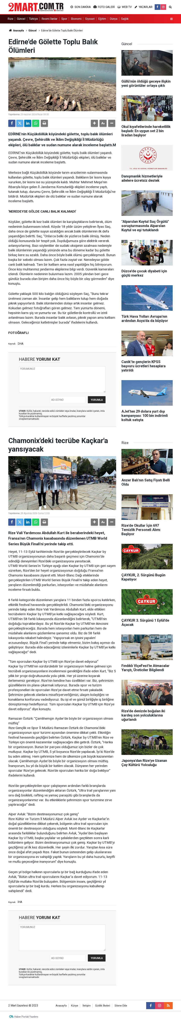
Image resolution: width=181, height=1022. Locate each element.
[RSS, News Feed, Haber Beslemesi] (168, 1005)
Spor (64, 18)
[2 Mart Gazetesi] (35, 6)
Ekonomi (76, 18)
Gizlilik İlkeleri (102, 1005)
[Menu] (171, 19)
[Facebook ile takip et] (157, 7)
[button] (94, 123)
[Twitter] (19, 123)
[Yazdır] (44, 123)
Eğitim (102, 18)
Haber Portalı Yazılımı (26, 1016)
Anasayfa (18, 30)
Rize (10, 18)
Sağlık (125, 18)
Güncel (21, 18)
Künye (74, 1005)
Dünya (113, 18)
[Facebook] (11, 123)
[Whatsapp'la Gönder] (35, 123)
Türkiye (33, 18)
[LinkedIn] (27, 123)
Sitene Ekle (121, 1005)
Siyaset (90, 18)
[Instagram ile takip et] (163, 7)
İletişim (87, 1005)
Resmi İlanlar (49, 18)
